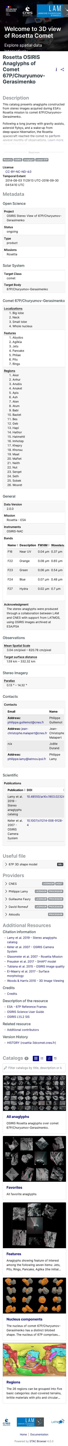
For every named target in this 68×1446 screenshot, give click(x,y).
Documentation (39, 1434)
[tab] (34, 864)
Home (23, 1434)
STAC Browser (38, 1441)
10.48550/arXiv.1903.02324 (46, 796)
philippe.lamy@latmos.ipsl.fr (27, 759)
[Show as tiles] (36, 1058)
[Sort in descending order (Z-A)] (55, 1058)
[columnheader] (13, 545)
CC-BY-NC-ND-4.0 (18, 171)
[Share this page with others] (62, 69)
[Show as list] (42, 1058)
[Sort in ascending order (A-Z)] (49, 1058)
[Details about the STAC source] (56, 69)
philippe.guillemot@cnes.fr (26, 722)
